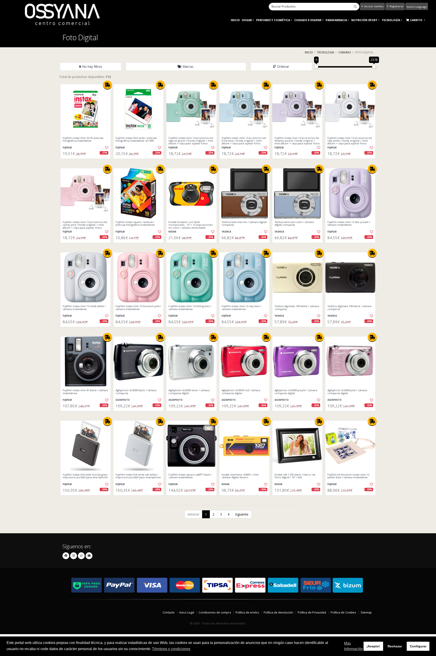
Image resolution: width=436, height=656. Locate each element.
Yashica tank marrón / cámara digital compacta (244, 223)
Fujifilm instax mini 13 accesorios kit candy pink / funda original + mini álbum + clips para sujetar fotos (85, 225)
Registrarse (396, 6)
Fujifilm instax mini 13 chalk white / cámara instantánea (84, 307)
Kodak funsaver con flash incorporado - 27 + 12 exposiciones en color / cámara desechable (190, 225)
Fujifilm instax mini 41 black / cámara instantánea (85, 392)
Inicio (235, 20)
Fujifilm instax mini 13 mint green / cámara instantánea (189, 307)
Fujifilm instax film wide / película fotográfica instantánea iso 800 (136, 139)
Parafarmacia (336, 20)
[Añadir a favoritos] (106, 147)
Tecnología (391, 20)
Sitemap (366, 612)
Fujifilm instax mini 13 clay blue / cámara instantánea (242, 307)
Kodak (172, 231)
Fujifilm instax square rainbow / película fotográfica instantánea (135, 223)
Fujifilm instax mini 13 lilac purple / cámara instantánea (348, 223)
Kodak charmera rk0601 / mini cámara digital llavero (240, 476)
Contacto (169, 612)
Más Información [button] (353, 646)
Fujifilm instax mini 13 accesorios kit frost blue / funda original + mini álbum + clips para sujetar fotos (244, 141)
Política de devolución (278, 612)
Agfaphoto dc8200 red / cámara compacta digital (241, 392)
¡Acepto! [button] (373, 646)
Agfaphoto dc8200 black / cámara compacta (136, 392)
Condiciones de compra (215, 612)
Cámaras (344, 52)
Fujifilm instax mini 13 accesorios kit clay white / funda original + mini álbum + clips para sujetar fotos (349, 141)
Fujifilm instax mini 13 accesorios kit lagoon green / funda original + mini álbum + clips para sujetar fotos (190, 141)
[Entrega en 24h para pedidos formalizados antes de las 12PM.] (107, 85)
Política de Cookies (343, 612)
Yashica (226, 231)
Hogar (247, 20)
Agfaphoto (123, 399)
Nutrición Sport (364, 20)
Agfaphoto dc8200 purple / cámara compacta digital (296, 392)
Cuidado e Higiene (308, 20)
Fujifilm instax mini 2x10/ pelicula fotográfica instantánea (83, 139)
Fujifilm (67, 147)
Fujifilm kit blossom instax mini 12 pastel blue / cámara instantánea (348, 476)
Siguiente (241, 514)
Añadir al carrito (86, 162)
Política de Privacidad (312, 612)
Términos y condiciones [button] (171, 649)
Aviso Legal (186, 612)
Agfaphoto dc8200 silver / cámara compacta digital (189, 392)
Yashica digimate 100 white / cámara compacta (297, 307)
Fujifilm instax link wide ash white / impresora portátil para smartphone (138, 476)
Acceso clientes (373, 6)
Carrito (416, 20)
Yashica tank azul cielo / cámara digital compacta (294, 223)
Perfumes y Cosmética (273, 20)
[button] (186, 67)
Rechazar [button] (395, 646)
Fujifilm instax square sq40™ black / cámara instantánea (190, 476)
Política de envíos (247, 612)
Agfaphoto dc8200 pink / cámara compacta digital (347, 392)
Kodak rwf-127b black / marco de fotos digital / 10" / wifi (295, 476)
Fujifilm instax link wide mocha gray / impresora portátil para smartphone (85, 476)
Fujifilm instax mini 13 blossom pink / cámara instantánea (138, 307)
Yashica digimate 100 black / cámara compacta (349, 307)
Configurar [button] (418, 646)
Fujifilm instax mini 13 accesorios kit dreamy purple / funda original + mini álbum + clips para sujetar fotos (297, 141)
